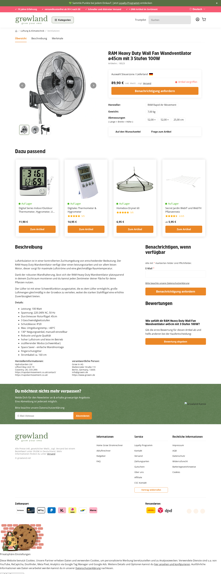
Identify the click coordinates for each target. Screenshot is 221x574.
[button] (24, 130)
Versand (147, 83)
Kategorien (64, 20)
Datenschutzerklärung (88, 568)
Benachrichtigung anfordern (155, 91)
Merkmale (57, 38)
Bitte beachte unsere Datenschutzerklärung (167, 283)
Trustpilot (140, 19)
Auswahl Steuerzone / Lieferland (129, 74)
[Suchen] (187, 20)
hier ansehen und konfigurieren (172, 564)
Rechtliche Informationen (187, 436)
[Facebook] (189, 511)
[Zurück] (22, 85)
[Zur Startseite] (31, 19)
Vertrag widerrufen (151, 489)
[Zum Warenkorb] (204, 20)
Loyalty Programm (129, 3)
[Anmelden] (197, 20)
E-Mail (149, 268)
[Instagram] (202, 511)
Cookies (176, 472)
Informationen (105, 436)
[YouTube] (195, 511)
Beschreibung (39, 38)
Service (138, 436)
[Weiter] (93, 85)
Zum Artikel (37, 229)
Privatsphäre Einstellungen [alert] (15, 554)
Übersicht (21, 38)
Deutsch (197, 9)
